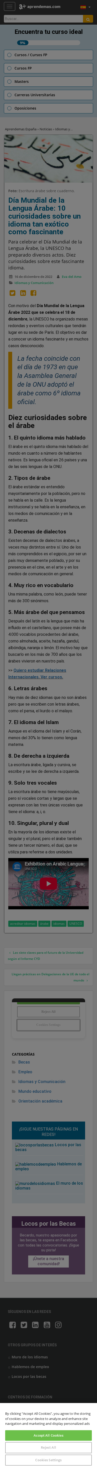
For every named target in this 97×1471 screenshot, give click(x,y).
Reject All (48, 1447)
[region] (48, 1437)
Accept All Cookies (48, 1435)
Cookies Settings (48, 1460)
